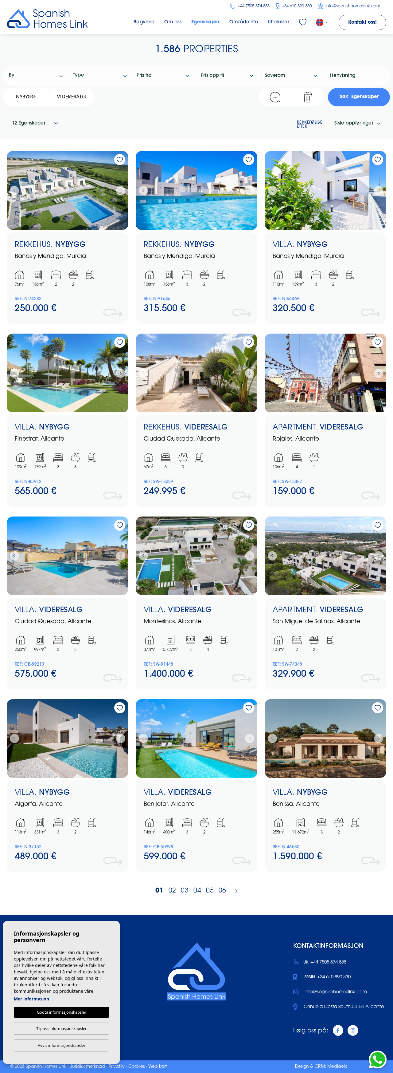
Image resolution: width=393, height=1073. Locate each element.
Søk (359, 97)
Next (122, 190)
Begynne (144, 22)
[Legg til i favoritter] (119, 159)
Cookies (136, 1066)
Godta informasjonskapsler (61, 1012)
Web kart (157, 1066)
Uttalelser (278, 22)
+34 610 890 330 (296, 6)
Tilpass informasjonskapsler (61, 1028)
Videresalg (71, 97)
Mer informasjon (31, 999)
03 (185, 891)
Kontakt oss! (362, 22)
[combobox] (36, 75)
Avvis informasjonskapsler (61, 1045)
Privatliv (117, 1066)
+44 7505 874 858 (252, 6)
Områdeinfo (243, 22)
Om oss (172, 22)
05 (210, 891)
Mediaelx (337, 1066)
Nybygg (26, 97)
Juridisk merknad (87, 1066)
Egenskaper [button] (205, 22)
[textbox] (38, 76)
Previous (13, 190)
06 (222, 891)
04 (197, 891)
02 (172, 891)
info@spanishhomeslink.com (352, 6)
